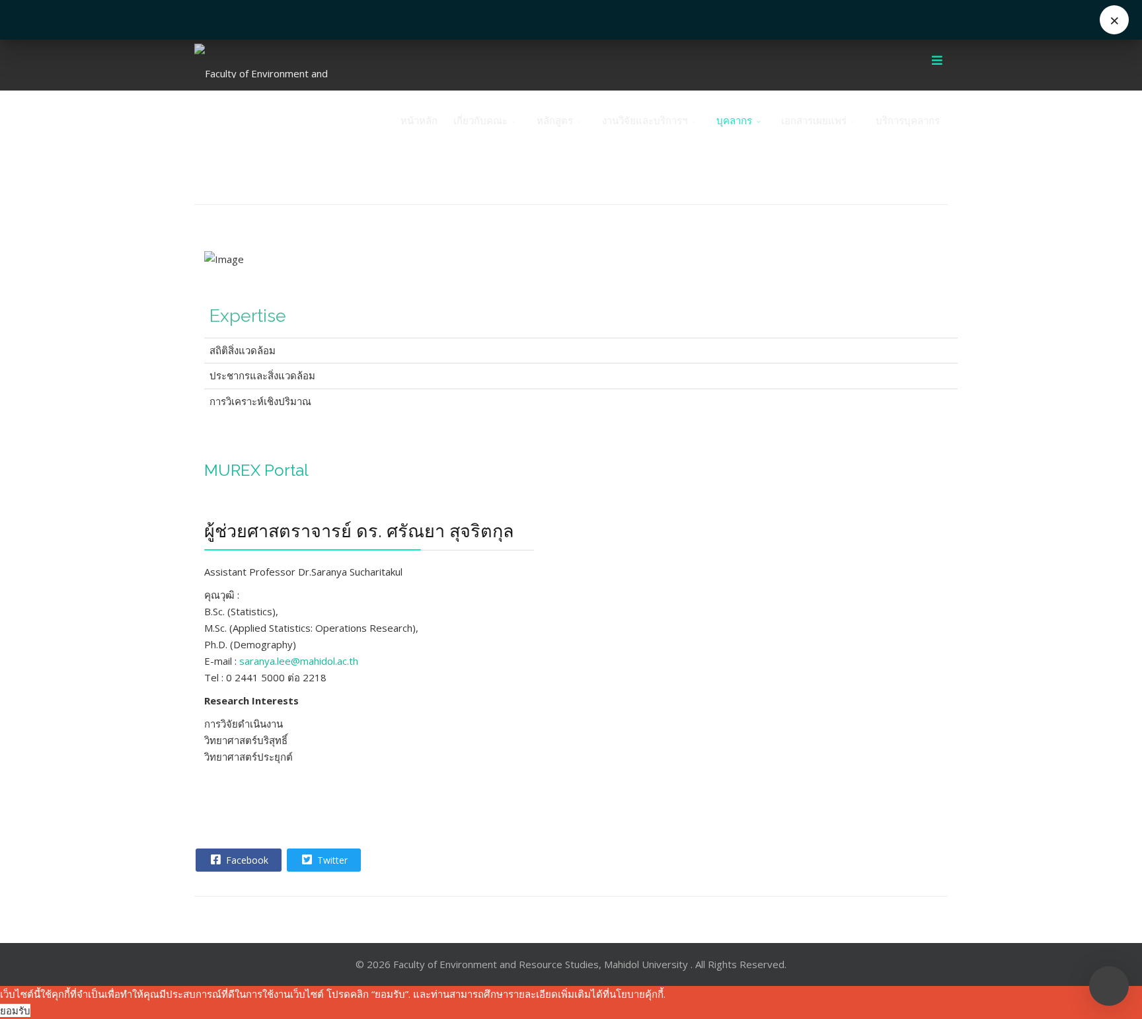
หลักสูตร (555, 120)
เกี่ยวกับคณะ (480, 120)
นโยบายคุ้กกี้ (636, 993)
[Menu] (937, 61)
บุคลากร (734, 120)
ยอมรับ (15, 1010)
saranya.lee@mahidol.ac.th (298, 660)
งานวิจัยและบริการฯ (644, 120)
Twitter (331, 860)
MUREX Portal (256, 470)
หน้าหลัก (419, 120)
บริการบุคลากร (908, 120)
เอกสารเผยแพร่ (814, 120)
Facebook (245, 860)
